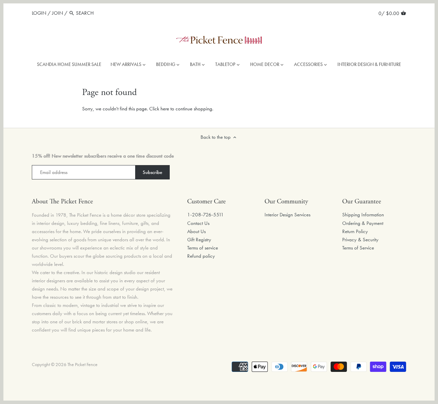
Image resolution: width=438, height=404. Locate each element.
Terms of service (202, 247)
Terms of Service (358, 247)
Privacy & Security (360, 239)
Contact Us (198, 223)
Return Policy (355, 231)
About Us (196, 231)
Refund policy (201, 256)
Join (57, 13)
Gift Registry (199, 239)
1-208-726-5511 (205, 214)
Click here (159, 108)
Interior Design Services (287, 214)
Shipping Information (363, 214)
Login (39, 13)
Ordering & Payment (362, 223)
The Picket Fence (82, 364)
